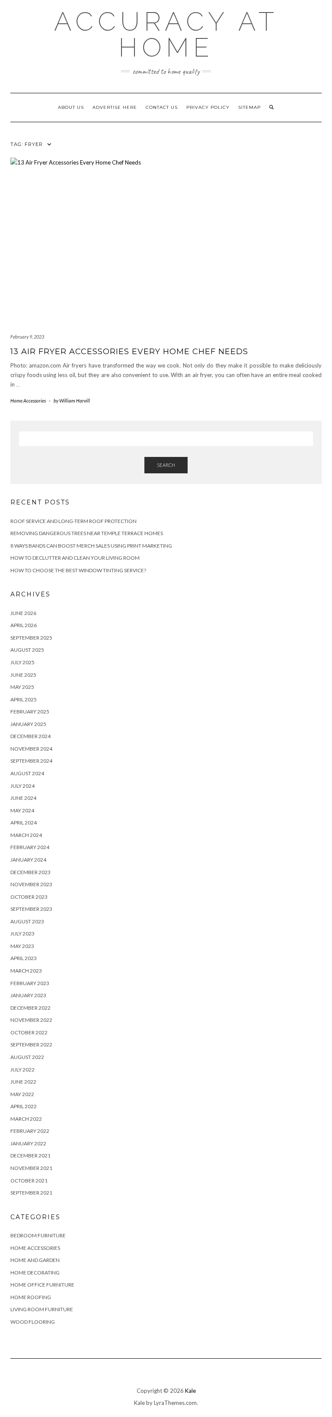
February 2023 (29, 983)
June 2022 (23, 1081)
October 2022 (29, 1032)
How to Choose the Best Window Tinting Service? (78, 570)
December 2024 (30, 736)
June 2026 (23, 613)
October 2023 (29, 897)
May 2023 (22, 946)
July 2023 (22, 933)
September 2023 (31, 909)
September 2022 (31, 1044)
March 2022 (26, 1119)
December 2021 (30, 1155)
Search (166, 465)
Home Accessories (28, 400)
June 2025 (23, 675)
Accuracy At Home (166, 34)
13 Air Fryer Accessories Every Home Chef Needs (129, 351)
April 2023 (23, 958)
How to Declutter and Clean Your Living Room (75, 558)
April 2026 (23, 625)
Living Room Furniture (41, 1309)
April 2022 (23, 1106)
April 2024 (23, 822)
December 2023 (30, 872)
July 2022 (22, 1069)
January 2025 (28, 724)
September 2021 (31, 1192)
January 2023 (28, 995)
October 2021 (29, 1180)
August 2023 (27, 921)
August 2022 (27, 1057)
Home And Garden (35, 1260)
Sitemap (249, 107)
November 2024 (31, 748)
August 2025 (27, 650)
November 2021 (31, 1168)
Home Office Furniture (42, 1284)
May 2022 (22, 1094)
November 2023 (31, 884)
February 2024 (29, 847)
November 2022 (31, 1020)
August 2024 (27, 773)
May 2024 (22, 810)
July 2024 (22, 786)
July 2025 (22, 662)
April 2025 (23, 699)
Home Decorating (35, 1272)
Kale (190, 1390)
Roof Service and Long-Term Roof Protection (73, 521)
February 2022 (29, 1131)
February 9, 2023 (27, 336)
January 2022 (28, 1143)
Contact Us (162, 107)
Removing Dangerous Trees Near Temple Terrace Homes (86, 533)
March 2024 (26, 835)
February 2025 (29, 711)
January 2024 (28, 859)
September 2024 (31, 761)
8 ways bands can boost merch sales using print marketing (91, 545)
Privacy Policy (208, 107)
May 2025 (22, 687)
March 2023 (26, 970)
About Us (71, 107)
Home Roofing (30, 1297)
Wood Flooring (32, 1322)
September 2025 (31, 637)
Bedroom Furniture (38, 1235)
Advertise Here (115, 107)
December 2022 (30, 1008)
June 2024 (23, 798)
